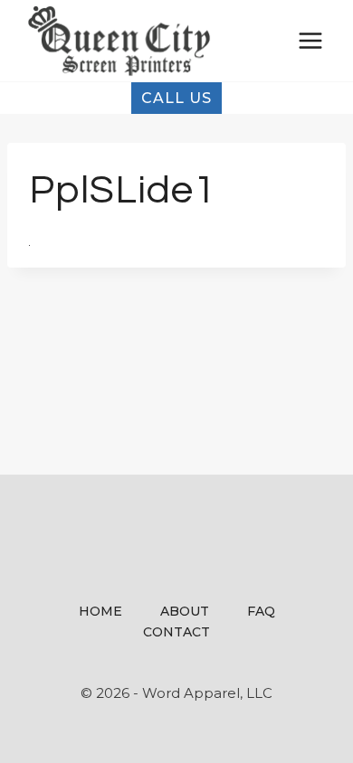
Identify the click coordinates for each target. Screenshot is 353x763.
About (184, 611)
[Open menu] (310, 40)
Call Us (176, 98)
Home (100, 611)
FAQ (261, 611)
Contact (176, 632)
